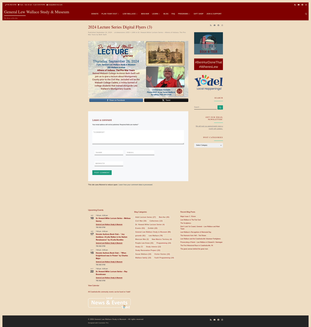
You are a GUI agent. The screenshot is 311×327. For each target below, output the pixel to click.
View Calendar (93, 285)
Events (140, 228)
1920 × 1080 (130, 32)
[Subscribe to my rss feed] (295, 5)
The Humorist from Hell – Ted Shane (193, 235)
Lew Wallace (156, 236)
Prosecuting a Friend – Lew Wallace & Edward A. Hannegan (201, 242)
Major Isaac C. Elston (188, 216)
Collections (156, 221)
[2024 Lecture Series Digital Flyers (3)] (138, 69)
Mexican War (142, 239)
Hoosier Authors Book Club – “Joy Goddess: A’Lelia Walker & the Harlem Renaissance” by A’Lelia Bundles (111, 237)
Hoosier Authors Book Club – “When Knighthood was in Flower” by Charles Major (112, 256)
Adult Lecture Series (145, 217)
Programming (164, 243)
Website (100, 163)
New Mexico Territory (162, 239)
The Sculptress (185, 223)
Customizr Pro (103, 323)
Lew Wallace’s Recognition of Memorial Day (195, 232)
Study (139, 247)
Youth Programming (164, 258)
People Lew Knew (144, 243)
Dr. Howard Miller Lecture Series (150, 224)
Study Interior (153, 247)
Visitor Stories (162, 254)
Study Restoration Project (147, 250)
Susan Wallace (143, 254)
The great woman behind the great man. (194, 249)
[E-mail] (298, 5)
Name (98, 152)
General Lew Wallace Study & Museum (109, 224)
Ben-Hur (164, 217)
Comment (99, 132)
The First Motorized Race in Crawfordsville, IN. (196, 245)
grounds (140, 236)
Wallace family (143, 258)
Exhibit (152, 228)
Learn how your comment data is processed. (136, 185)
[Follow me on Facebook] (302, 5)
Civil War (141, 221)
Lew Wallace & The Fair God (190, 220)
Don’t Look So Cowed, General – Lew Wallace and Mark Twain (200, 228)
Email (130, 152)
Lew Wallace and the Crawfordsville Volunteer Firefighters (200, 239)
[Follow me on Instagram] (306, 5)
